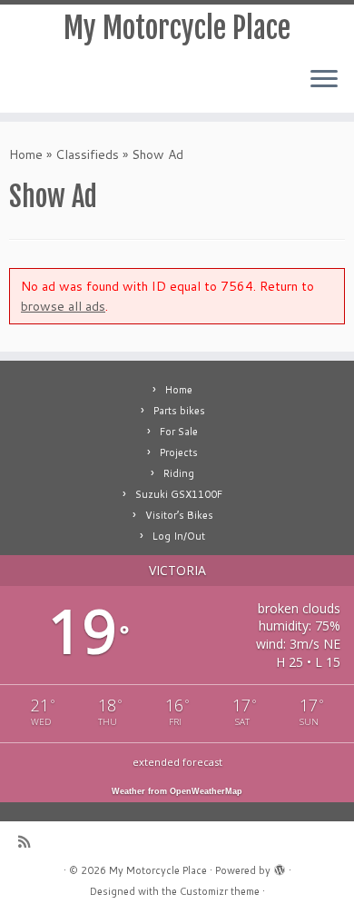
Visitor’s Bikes (179, 515)
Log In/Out (178, 536)
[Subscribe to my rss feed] (28, 841)
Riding (178, 473)
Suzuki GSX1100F (178, 494)
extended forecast (177, 762)
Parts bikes (179, 410)
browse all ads (63, 306)
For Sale (179, 431)
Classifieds (87, 154)
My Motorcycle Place (177, 28)
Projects (179, 452)
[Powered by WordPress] (279, 866)
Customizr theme (220, 891)
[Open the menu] (324, 80)
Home (26, 154)
